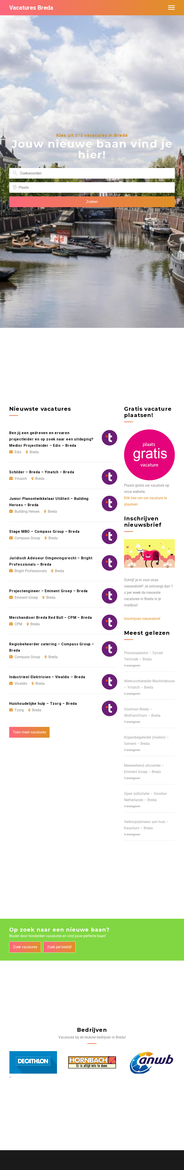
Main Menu (171, 7)
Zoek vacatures (25, 947)
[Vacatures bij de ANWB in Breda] (151, 1062)
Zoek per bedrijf (59, 947)
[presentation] (9, 1077)
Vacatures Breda (31, 8)
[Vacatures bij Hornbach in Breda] (92, 1062)
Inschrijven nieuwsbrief (142, 619)
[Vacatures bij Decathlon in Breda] (33, 1062)
